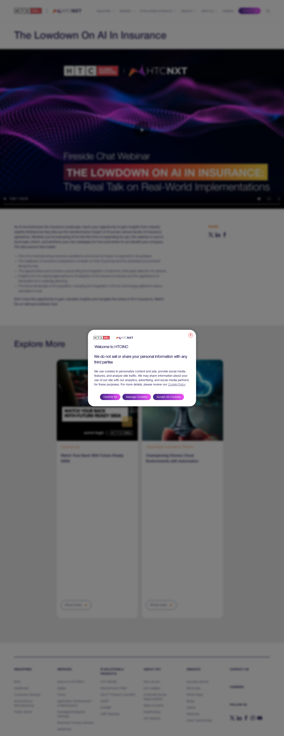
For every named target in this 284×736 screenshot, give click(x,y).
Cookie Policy (176, 384)
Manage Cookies (136, 397)
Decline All (110, 397)
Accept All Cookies (168, 397)
